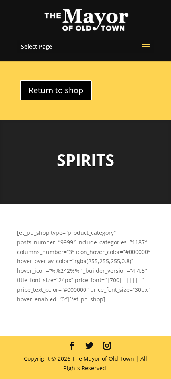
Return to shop (56, 90)
